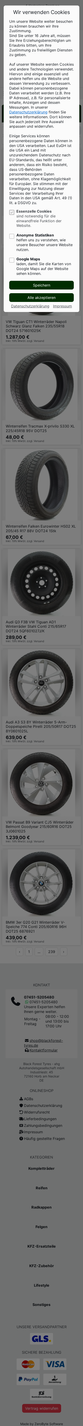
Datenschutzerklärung (28, 112)
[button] (41, 285)
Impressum (62, 306)
